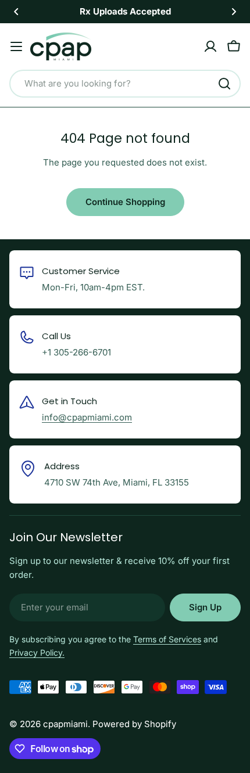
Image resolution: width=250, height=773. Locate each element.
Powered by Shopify (134, 723)
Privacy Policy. (37, 652)
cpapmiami (65, 723)
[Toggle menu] (16, 46)
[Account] (210, 46)
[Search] (224, 84)
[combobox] (125, 84)
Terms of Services (167, 639)
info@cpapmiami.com (87, 417)
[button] (16, 12)
